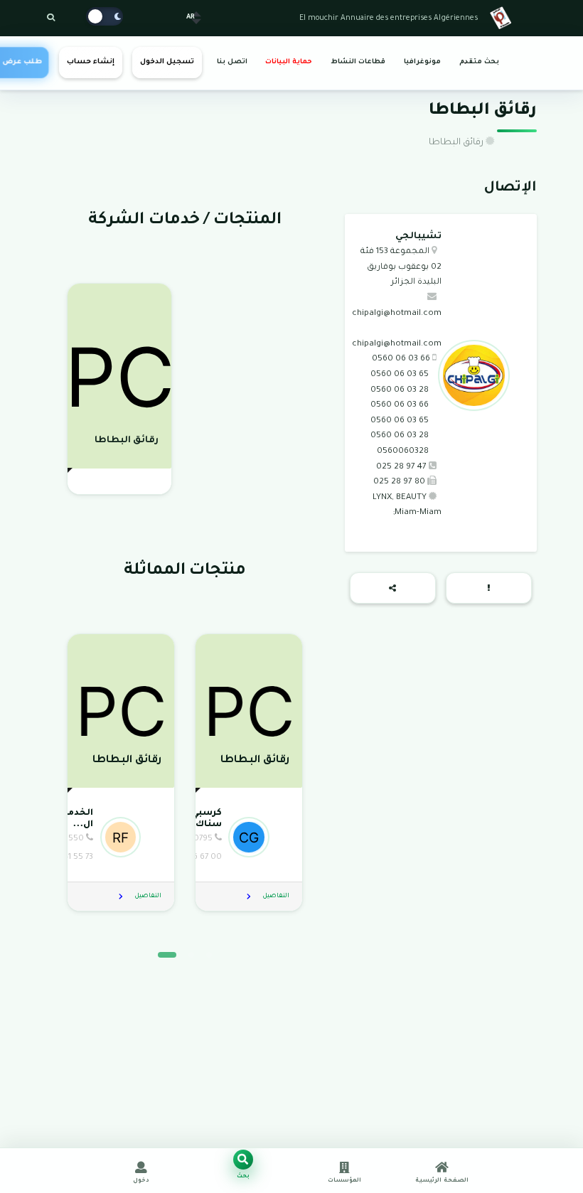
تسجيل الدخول (167, 62)
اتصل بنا (232, 62)
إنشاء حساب (90, 62)
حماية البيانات (288, 62)
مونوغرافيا (422, 62)
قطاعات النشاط (358, 62)
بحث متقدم (479, 62)
